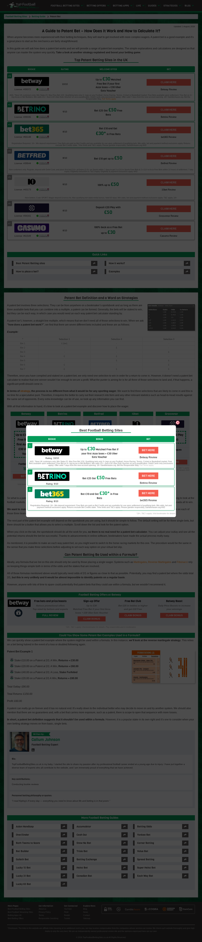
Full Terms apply (147, 465)
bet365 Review (148, 500)
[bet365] (52, 493)
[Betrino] (52, 476)
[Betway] (52, 450)
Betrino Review (148, 482)
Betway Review (148, 457)
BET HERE (148, 450)
